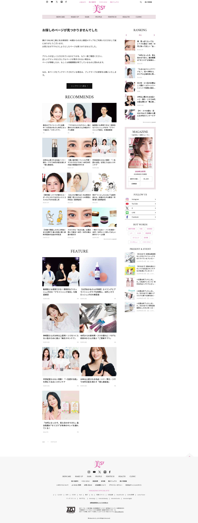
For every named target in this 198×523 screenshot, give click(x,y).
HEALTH (126, 17)
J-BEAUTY (82, 2)
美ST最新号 (92, 2)
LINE (133, 212)
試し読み (146, 179)
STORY (74, 495)
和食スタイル (100, 495)
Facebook (135, 217)
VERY (67, 495)
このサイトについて (62, 485)
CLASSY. (60, 495)
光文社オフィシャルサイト (134, 485)
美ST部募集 (148, 2)
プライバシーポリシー (115, 485)
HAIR (87, 17)
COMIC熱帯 (130, 495)
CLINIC (139, 17)
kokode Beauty (103, 498)
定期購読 (134, 184)
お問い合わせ (88, 485)
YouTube (135, 204)
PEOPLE (98, 17)
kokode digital (127, 498)
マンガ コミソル (71, 498)
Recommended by (108, 239)
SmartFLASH (120, 495)
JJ (53, 495)
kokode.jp (92, 498)
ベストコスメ (103, 2)
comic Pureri (141, 495)
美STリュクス (114, 2)
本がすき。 (82, 498)
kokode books (115, 498)
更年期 (103, 481)
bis (92, 495)
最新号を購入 (134, 179)
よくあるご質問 (76, 485)
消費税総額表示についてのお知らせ (99, 502)
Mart (80, 495)
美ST (86, 495)
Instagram (135, 199)
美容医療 (95, 481)
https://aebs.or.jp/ (119, 511)
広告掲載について (100, 485)
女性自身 (110, 495)
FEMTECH (112, 17)
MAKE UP (75, 17)
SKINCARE (60, 17)
